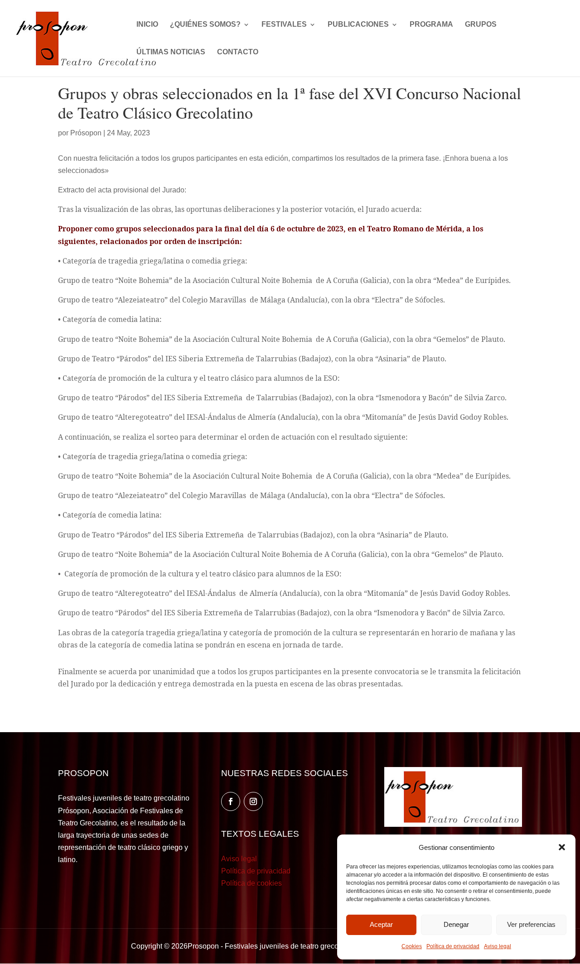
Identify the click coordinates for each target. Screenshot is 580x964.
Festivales (284, 24)
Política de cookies (251, 883)
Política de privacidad (452, 946)
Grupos (481, 24)
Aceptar (381, 924)
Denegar (456, 924)
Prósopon (86, 133)
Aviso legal (497, 946)
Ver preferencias (531, 924)
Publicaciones (358, 24)
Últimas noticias (170, 52)
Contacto (237, 52)
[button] (561, 847)
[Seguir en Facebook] (230, 801)
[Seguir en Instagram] (253, 801)
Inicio (147, 24)
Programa (431, 24)
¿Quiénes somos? (205, 24)
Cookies (411, 946)
